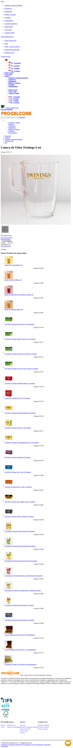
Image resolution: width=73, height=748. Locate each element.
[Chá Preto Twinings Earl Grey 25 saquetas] (9, 397)
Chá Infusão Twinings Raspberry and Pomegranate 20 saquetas (23, 575)
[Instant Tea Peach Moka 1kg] (9, 278)
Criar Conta (8, 30)
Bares (6, 43)
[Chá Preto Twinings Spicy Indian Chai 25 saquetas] (9, 500)
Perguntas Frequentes (43, 725)
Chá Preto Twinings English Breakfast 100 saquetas (20, 413)
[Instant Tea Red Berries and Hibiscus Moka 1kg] (9, 293)
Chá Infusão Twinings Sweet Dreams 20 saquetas (19, 620)
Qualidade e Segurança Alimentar (29, 727)
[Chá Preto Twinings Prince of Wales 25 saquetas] (9, 515)
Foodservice (8, 8)
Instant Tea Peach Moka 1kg (13, 280)
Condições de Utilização (8, 744)
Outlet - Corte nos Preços (12, 46)
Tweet (10, 235)
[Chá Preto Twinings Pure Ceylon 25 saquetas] (9, 485)
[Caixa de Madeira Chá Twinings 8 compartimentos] (9, 633)
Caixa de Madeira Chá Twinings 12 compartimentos (20, 649)
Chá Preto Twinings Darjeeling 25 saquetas (18, 457)
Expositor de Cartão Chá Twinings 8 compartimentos (20, 664)
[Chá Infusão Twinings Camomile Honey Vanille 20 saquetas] (9, 589)
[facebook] (6, 703)
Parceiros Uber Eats (25, 729)
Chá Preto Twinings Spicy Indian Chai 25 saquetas (20, 502)
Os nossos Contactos (43, 727)
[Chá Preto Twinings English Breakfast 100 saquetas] (9, 411)
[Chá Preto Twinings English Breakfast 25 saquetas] (9, 382)
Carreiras (22, 732)
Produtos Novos (9, 52)
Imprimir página (5, 239)
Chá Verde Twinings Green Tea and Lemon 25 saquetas (21, 368)
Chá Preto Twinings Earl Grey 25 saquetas (17, 398)
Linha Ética (47, 744)
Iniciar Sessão (9, 26)
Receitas (3, 725)
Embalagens (8, 11)
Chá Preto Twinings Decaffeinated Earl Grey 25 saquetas (22, 442)
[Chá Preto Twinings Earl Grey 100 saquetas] (9, 426)
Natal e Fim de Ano (10, 40)
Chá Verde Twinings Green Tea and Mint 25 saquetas (21, 354)
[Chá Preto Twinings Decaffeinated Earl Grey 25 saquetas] (9, 441)
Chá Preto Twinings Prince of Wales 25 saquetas (19, 516)
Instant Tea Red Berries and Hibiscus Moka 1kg (19, 294)
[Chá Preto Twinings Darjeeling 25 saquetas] (9, 456)
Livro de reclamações (36, 744)
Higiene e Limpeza (10, 14)
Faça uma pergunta (6, 237)
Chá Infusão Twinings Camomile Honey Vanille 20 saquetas (23, 590)
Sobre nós (22, 725)
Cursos (2, 727)
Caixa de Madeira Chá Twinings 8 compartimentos (20, 635)
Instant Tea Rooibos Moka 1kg (14, 309)
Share (6, 235)
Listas (11, 23)
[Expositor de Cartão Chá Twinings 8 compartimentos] (9, 663)
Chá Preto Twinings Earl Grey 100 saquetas (18, 428)
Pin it (2, 235)
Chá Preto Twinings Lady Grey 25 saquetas (18, 472)
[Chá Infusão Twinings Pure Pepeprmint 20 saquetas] (9, 545)
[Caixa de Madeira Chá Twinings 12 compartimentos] (9, 648)
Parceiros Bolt (24, 731)
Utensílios (8, 17)
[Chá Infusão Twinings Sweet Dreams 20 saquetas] (9, 619)
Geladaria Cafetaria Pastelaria (13, 5)
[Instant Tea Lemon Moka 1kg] (9, 264)
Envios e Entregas (43, 729)
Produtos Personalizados (12, 49)
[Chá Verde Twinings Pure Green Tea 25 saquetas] (9, 323)
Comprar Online (9, 33)
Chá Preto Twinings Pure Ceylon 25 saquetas (18, 487)
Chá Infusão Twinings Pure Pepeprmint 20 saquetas (20, 546)
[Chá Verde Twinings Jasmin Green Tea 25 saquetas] (9, 337)
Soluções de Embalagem (13, 727)
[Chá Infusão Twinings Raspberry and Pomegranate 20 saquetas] (9, 574)
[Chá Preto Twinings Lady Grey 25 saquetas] (9, 471)
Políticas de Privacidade (23, 744)
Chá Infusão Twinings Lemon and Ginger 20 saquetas (21, 561)
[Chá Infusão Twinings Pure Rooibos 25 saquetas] (9, 604)
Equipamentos (9, 20)
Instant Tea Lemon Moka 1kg (13, 265)
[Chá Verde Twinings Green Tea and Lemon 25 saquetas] (9, 367)
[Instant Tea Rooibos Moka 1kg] (9, 308)
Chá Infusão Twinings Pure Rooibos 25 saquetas (19, 605)
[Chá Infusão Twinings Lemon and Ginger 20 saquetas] (9, 559)
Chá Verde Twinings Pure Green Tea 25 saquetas (19, 324)
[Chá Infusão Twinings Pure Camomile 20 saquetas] (9, 530)
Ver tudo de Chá (6, 246)
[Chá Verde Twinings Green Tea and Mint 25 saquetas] (9, 352)
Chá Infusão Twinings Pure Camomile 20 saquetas (20, 531)
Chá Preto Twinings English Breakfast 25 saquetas (20, 383)
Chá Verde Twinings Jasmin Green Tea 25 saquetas (20, 339)
